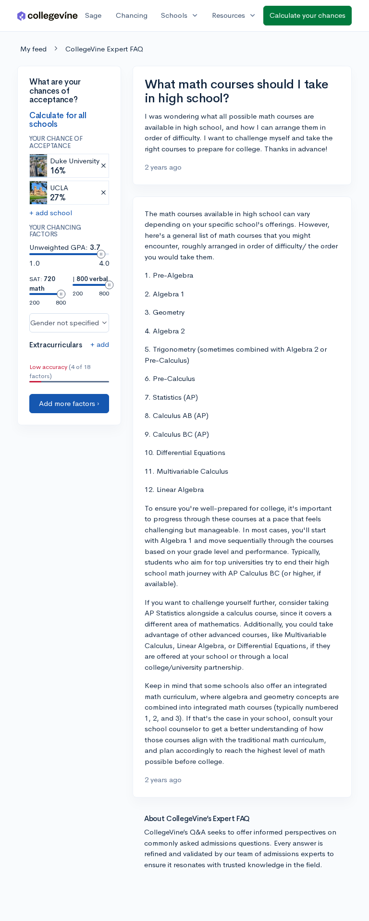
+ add (99, 344)
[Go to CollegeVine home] (47, 15)
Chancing (132, 15)
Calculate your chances (307, 15)
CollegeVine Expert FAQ (104, 48)
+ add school (50, 212)
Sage (93, 15)
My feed (33, 48)
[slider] (101, 254)
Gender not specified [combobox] (64, 322)
